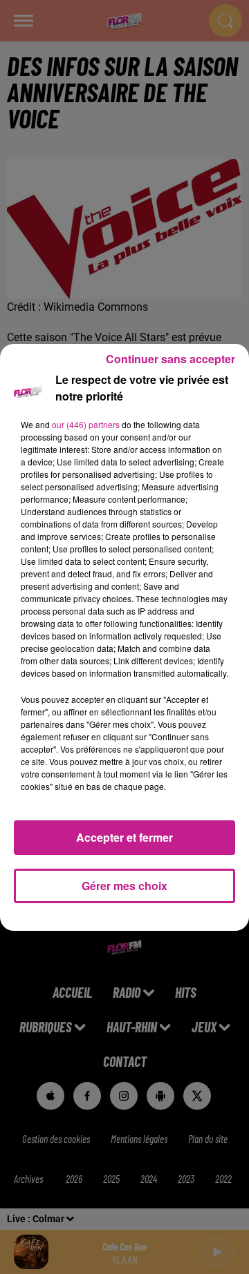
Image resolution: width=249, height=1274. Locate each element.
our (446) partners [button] (86, 424)
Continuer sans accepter (170, 359)
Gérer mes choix (124, 886)
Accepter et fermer (124, 837)
